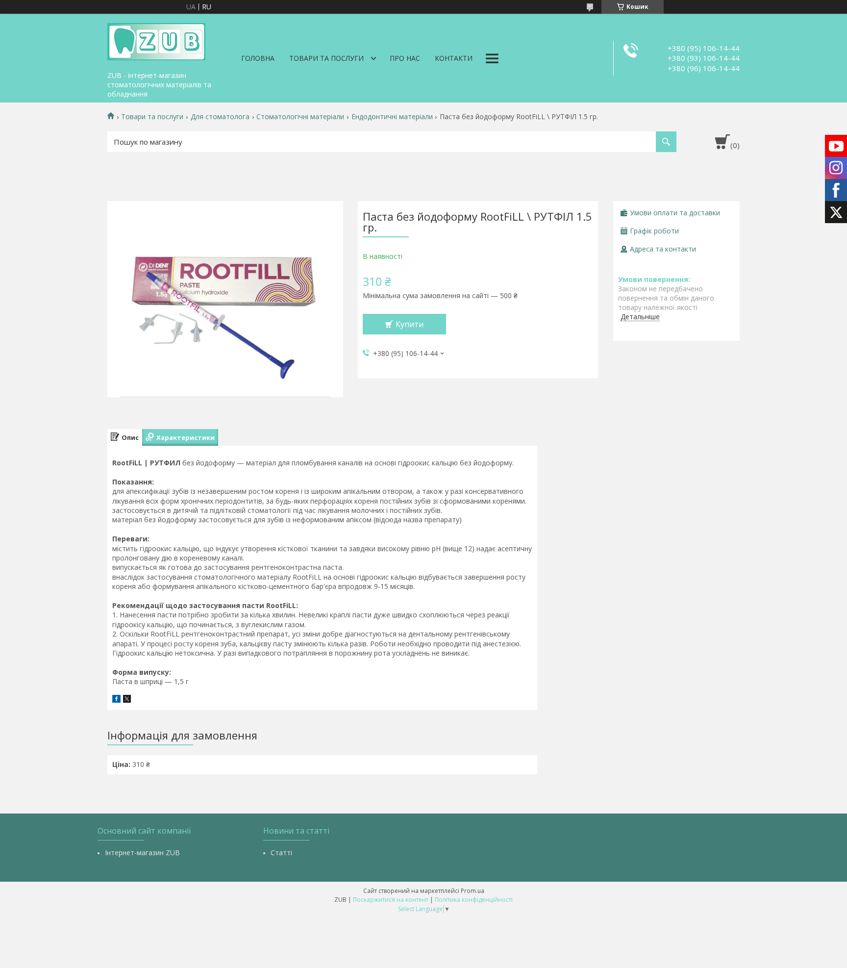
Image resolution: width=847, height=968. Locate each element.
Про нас (405, 58)
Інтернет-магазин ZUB (142, 852)
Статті (281, 852)
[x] (127, 700)
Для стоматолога (220, 116)
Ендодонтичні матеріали (392, 116)
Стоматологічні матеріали (300, 116)
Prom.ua (472, 891)
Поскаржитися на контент (390, 899)
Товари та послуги (326, 58)
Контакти (454, 58)
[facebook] (116, 700)
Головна (257, 58)
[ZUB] (156, 40)
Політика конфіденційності (474, 899)
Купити (410, 324)
